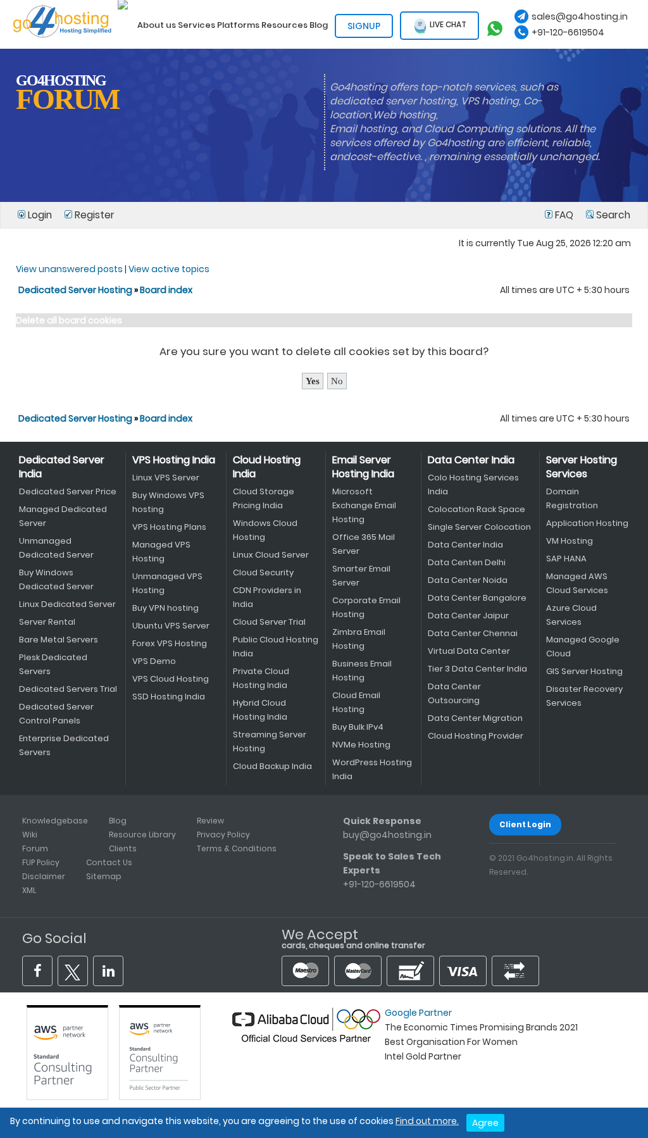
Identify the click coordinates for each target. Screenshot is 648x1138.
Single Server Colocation (479, 527)
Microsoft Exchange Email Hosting (364, 505)
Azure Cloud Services (571, 615)
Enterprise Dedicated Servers (64, 745)
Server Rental (47, 622)
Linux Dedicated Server (67, 604)
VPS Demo (154, 661)
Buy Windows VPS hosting (168, 502)
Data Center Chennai (473, 633)
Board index (166, 290)
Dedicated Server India (61, 467)
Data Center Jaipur (468, 616)
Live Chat (447, 25)
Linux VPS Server (165, 478)
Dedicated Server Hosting (76, 290)
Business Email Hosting (362, 671)
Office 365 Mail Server (363, 544)
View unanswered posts (69, 269)
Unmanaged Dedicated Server (56, 548)
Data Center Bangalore (477, 598)
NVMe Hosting (361, 745)
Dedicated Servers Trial (68, 689)
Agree (485, 1122)
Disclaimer (43, 876)
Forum (35, 848)
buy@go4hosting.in (387, 834)
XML (29, 890)
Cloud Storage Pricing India (263, 498)
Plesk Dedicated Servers (53, 664)
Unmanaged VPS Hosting (167, 583)
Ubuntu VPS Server (170, 626)
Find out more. (427, 1121)
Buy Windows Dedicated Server (56, 579)
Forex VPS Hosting (169, 643)
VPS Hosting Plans (169, 527)
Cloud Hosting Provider (475, 736)
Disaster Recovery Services (584, 696)
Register (93, 215)
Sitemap (104, 876)
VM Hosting (569, 541)
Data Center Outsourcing (454, 693)
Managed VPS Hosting (161, 552)
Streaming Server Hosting (269, 741)
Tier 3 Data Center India (477, 669)
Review (210, 820)
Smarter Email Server (361, 576)
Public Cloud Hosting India (275, 647)
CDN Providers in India (267, 597)
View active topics (168, 269)
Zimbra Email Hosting (358, 639)
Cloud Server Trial (269, 622)
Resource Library (142, 834)
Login (39, 215)
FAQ (564, 215)
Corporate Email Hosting (366, 607)
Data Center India (471, 460)
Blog (118, 820)
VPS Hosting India (173, 460)
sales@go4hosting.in (580, 16)
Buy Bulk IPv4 (357, 727)
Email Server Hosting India (363, 467)
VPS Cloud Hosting (170, 679)
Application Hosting (587, 523)
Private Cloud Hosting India (261, 678)
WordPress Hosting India (372, 769)
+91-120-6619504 (568, 32)
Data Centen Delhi (467, 562)
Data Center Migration (475, 718)
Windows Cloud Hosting (265, 530)
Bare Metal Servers (58, 640)
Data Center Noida (468, 580)
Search (612, 215)
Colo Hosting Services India (473, 484)
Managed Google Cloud (583, 647)
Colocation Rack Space (476, 509)
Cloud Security (263, 572)
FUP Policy (40, 862)
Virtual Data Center (469, 651)
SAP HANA (566, 559)
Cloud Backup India (272, 766)
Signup (363, 26)
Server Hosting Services (581, 467)
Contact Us (109, 862)
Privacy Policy (223, 834)
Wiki (29, 834)
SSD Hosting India (168, 697)
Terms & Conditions (237, 848)
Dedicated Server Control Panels (56, 714)
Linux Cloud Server (271, 555)
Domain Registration (572, 498)
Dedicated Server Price (67, 491)
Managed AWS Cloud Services (577, 583)
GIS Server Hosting (584, 671)
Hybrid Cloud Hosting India (260, 710)
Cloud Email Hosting (356, 702)
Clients (123, 848)
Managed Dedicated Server (63, 516)
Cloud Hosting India (267, 467)
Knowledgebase (55, 820)
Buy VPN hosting (165, 608)
